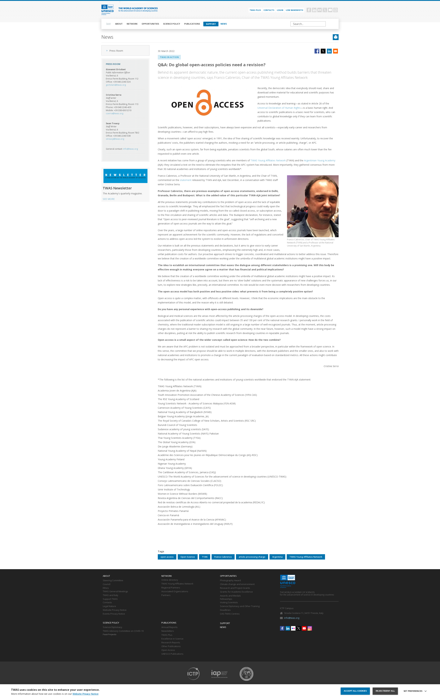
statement (185, 180)
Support (211, 24)
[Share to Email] (335, 51)
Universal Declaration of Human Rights (279, 107)
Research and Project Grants (235, 588)
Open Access (168, 650)
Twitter (325, 10)
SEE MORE (109, 199)
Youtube (330, 10)
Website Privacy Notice (114, 610)
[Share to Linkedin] (329, 51)
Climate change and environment (237, 584)
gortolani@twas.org (116, 84)
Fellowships (226, 599)
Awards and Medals (230, 595)
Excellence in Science (172, 638)
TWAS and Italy (110, 595)
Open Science (187, 556)
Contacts (268, 10)
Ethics (106, 588)
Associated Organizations (174, 591)
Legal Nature (109, 606)
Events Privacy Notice (114, 614)
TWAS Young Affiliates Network (268, 160)
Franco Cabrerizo (223, 556)
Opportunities (150, 23)
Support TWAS (110, 599)
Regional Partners (170, 587)
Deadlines (225, 610)
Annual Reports (169, 627)
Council (106, 584)
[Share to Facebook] (317, 51)
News (224, 23)
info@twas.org (130, 148)
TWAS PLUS (255, 10)
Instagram (335, 10)
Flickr (319, 10)
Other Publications (171, 646)
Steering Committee (113, 580)
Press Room (116, 50)
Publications (192, 23)
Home (108, 24)
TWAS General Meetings (115, 591)
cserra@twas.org (114, 113)
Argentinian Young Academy (319, 160)
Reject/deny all (385, 691)
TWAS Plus (166, 635)
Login (280, 10)
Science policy (171, 23)
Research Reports (170, 642)
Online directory (169, 580)
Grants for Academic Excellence (236, 591)
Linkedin (314, 10)
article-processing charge (252, 556)
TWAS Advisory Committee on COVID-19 (123, 631)
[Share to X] (323, 51)
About (119, 23)
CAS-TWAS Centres (230, 614)
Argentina (277, 556)
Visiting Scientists (229, 602)
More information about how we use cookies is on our (54, 693)
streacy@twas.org (115, 138)
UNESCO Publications (172, 654)
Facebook (309, 10)
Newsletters (167, 631)
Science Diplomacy (112, 627)
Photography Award (230, 580)
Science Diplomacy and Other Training (240, 606)
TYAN (204, 556)
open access (167, 556)
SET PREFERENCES (413, 691)
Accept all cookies (355, 691)
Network (132, 23)
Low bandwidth (294, 10)
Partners (165, 595)
